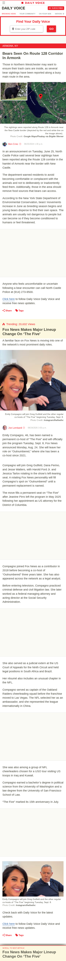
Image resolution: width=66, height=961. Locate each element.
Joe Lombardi (15, 427)
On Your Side (45, 14)
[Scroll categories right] (63, 13)
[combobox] (26, 28)
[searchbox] (28, 29)
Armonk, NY (10, 46)
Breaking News (9, 14)
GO (51, 28)
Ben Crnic (13, 144)
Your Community (27, 14)
